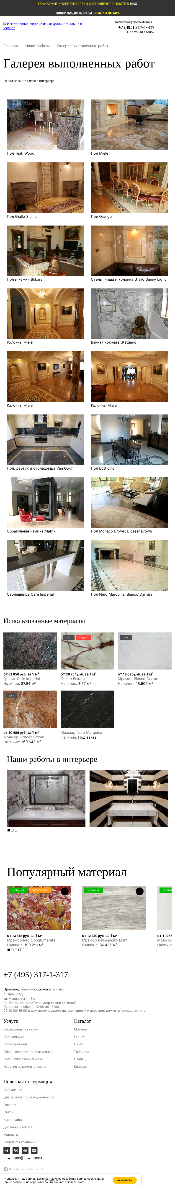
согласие (51, 1178)
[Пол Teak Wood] (45, 125)
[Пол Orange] (129, 187)
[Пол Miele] (129, 125)
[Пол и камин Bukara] (45, 251)
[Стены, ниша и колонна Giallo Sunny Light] (129, 251)
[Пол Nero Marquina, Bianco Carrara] (129, 565)
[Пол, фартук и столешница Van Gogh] (45, 439)
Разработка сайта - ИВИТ (26, 1169)
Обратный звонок (140, 32)
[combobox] (87, 81)
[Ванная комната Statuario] (129, 313)
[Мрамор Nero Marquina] (87, 709)
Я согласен (124, 1180)
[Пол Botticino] (129, 439)
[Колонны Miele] (45, 313)
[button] (9, 830)
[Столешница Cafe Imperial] (45, 565)
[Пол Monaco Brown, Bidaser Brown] (129, 502)
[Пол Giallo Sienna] (45, 187)
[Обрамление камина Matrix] (45, 502)
